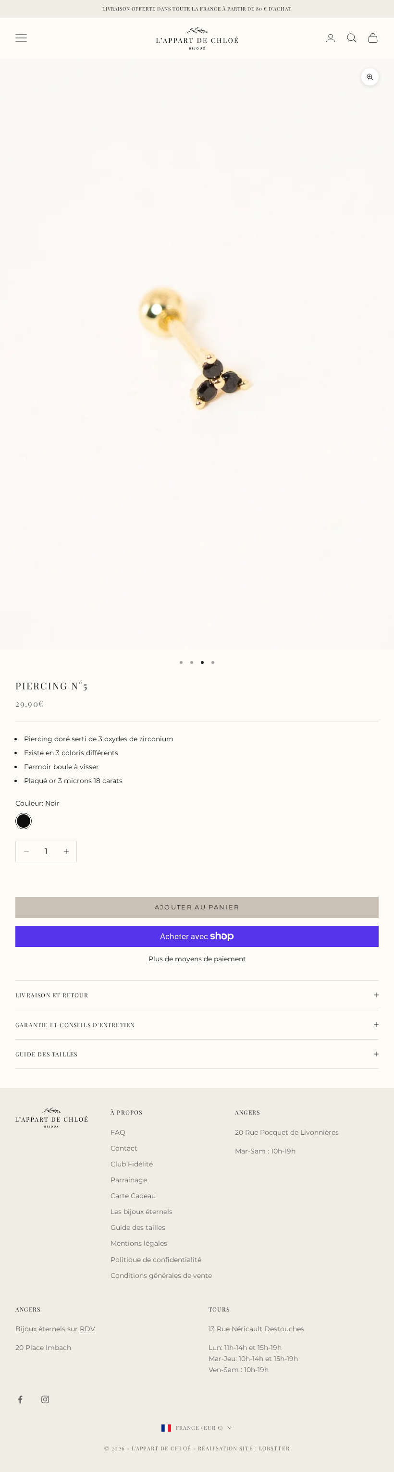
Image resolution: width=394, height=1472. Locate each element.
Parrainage (129, 1180)
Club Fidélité (132, 1164)
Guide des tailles (138, 1227)
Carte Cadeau (133, 1195)
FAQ (118, 1132)
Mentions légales (139, 1243)
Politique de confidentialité (156, 1259)
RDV (87, 1329)
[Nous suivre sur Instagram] (45, 1399)
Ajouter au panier (197, 907)
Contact (124, 1148)
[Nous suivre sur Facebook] (20, 1399)
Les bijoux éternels (141, 1211)
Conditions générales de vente (161, 1275)
